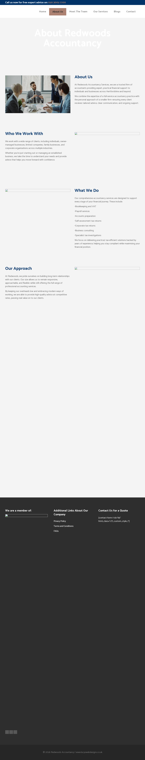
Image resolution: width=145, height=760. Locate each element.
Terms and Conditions (63, 526)
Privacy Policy (60, 521)
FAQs (56, 531)
